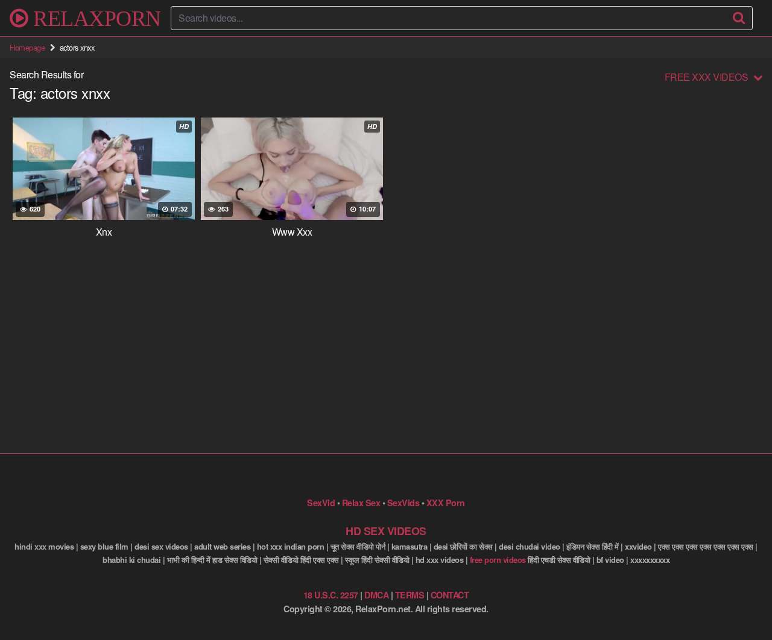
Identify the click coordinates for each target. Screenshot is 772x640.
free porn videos (498, 559)
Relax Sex (361, 503)
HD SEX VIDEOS (386, 531)
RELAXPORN (94, 18)
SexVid (321, 503)
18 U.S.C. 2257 (330, 595)
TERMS (410, 595)
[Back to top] (738, 601)
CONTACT (450, 595)
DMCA (376, 595)
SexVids (403, 503)
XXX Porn (445, 503)
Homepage (27, 47)
